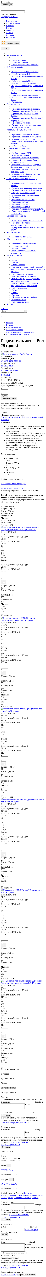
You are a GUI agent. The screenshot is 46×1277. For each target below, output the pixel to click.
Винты (14, 262)
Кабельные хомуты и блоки (18, 130)
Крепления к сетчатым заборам (25, 158)
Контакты (10, 37)
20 (10, 366)
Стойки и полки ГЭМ (21, 153)
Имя (3, 1242)
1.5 (5, 375)
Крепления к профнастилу (23, 199)
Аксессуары (16, 102)
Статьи (9, 28)
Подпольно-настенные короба (24, 95)
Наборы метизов (18, 299)
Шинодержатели (13, 239)
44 (20, 361)
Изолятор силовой (19, 246)
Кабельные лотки (14, 55)
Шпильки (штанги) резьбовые (24, 297)
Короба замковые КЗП (21, 74)
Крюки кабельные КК (21, 176)
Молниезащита (13, 232)
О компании (11, 21)
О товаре (5, 417)
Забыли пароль (31, 1229)
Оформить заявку (9, 398)
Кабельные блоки (19, 146)
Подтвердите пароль (34, 1247)
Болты (14, 260)
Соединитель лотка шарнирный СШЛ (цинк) (21, 983)
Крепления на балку (20, 202)
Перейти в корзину (9, 1274)
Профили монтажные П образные (26, 109)
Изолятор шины (18, 248)
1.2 (2, 375)
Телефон (38, 1129)
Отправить (6, 1115)
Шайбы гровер (18, 265)
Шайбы (14, 292)
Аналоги (5, 419)
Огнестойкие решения (16, 216)
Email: (27, 1104)
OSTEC (4, 308)
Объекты (10, 30)
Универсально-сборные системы (25, 174)
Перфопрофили (13, 104)
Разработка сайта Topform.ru (26, 1198)
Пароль (34, 1227)
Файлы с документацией (32, 417)
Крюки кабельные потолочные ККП (27, 209)
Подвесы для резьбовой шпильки (26, 190)
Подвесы (15, 197)
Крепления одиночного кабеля (25, 134)
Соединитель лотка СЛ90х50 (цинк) (17, 620)
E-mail (3, 1227)
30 (10, 361)
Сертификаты (15, 417)
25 (17, 361)
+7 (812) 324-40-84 (9, 1184)
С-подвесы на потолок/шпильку (25, 195)
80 (15, 361)
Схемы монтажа (13, 23)
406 (16, 370)
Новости (10, 26)
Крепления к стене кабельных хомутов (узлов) (24, 170)
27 (7, 366)
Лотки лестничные (19, 62)
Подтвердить (7, 5)
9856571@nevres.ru (9, 1170)
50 (12, 361)
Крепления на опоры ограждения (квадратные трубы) (26, 166)
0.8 (8, 375)
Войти (4, 1235)
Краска (9, 304)
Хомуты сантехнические (22, 274)
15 (2, 366)
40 (5, 361)
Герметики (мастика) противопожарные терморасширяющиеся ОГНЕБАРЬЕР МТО (27, 226)
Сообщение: (6, 1113)
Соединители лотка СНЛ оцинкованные (18, 530)
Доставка (10, 35)
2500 (10, 370)
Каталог (5, 48)
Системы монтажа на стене (18, 148)
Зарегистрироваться (10, 1258)
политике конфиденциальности (15, 1122)
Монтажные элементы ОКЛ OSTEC (27, 220)
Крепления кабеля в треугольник (26, 137)
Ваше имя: (5, 1102)
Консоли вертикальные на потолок (26, 188)
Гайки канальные (19, 288)
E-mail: (28, 1132)
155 (2, 370)
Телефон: (39, 1102)
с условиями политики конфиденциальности (15, 1143)
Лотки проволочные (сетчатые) (25, 65)
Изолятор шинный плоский (23, 244)
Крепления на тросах (20, 206)
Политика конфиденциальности (16, 1194)
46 (2, 361)
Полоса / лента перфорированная (26, 125)
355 (6, 370)
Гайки (14, 290)
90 (7, 361)
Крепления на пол (19, 204)
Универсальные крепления (23, 139)
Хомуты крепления (19, 302)
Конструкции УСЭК (20, 127)
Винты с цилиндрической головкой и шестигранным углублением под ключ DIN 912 (28, 269)
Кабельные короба (14, 67)
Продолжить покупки (27, 1275)
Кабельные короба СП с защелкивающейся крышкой (23, 82)
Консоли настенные (20, 155)
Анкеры (15, 295)
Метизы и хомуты (14, 255)
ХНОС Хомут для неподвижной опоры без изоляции (25, 280)
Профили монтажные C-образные (26, 111)
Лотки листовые (18, 60)
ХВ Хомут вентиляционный (24, 276)
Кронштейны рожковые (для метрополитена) (24, 161)
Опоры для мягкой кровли (23, 192)
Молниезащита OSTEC (21, 237)
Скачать (9, 33)
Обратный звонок (12, 43)
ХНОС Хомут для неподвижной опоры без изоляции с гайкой (25, 284)
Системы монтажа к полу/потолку (21, 179)
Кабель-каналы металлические (24, 72)
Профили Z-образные (21, 123)
